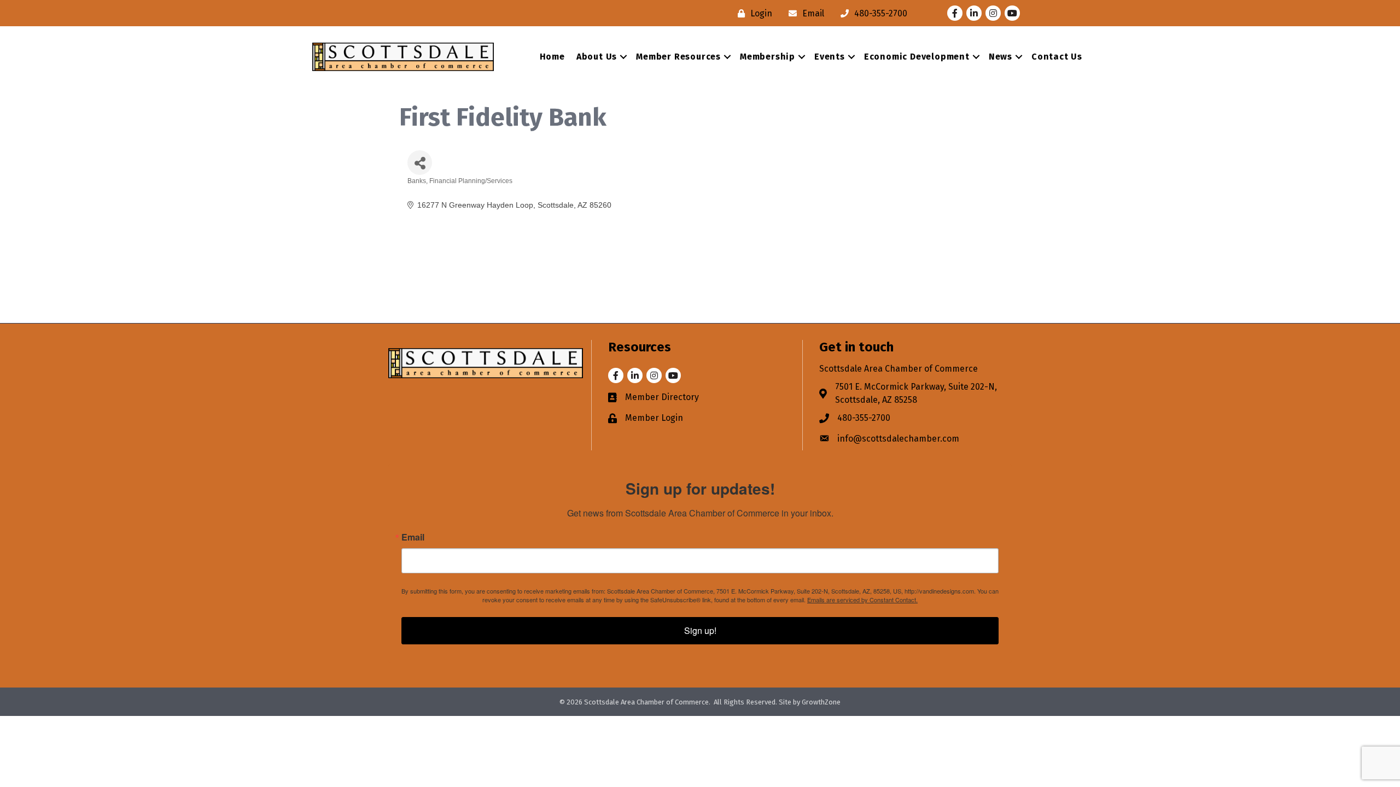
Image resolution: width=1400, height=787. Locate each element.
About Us (596, 56)
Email (412, 537)
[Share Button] (419, 162)
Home (552, 56)
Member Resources (678, 56)
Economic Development (917, 56)
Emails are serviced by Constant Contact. (862, 599)
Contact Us (1056, 56)
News (1000, 56)
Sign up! (700, 630)
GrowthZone (821, 702)
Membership (767, 56)
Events (829, 56)
